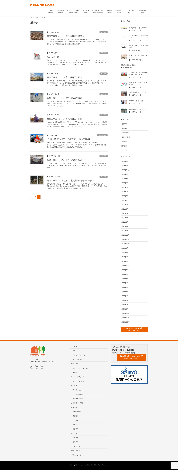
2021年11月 (125, 200)
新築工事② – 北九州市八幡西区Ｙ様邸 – (65, 160)
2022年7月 (124, 183)
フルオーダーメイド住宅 (80, 368)
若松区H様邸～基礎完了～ (137, 109)
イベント (124, 150)
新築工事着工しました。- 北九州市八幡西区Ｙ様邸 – (71, 180)
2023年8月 (124, 178)
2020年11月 (125, 239)
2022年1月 (124, 196)
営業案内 (103, 53)
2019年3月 (124, 300)
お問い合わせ (75, 451)
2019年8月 (124, 278)
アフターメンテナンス (80, 355)
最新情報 (74, 407)
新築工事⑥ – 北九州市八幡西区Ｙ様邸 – (65, 36)
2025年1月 (124, 161)
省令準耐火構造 (78, 398)
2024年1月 (124, 165)
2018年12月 (125, 313)
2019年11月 (125, 265)
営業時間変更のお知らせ (129, 65)
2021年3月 (124, 222)
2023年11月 (125, 170)
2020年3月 (124, 261)
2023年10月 (125, 174)
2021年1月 (124, 231)
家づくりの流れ (78, 359)
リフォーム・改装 (78, 381)
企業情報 (74, 433)
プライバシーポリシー (78, 455)
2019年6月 (124, 287)
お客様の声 (125, 133)
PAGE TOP (172, 454)
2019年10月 (125, 270)
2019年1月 (124, 309)
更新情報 (124, 128)
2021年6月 (124, 209)
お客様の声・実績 (77, 403)
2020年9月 (124, 248)
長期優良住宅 (77, 390)
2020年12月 (125, 235)
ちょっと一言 (53, 57)
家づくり (75, 351)
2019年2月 (124, 304)
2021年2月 (124, 226)
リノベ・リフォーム (77, 377)
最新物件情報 (102, 135)
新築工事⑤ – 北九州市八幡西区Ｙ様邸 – (65, 77)
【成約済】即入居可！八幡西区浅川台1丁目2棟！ (69, 139)
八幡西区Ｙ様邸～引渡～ (137, 101)
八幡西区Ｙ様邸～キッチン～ (138, 92)
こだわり (74, 346)
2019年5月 (124, 291)
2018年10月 (125, 322)
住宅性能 (74, 385)
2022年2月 (124, 191)
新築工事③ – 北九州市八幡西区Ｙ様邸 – (65, 119)
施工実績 (103, 32)
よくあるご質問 (76, 446)
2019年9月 (124, 274)
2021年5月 (124, 213)
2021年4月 (124, 218)
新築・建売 (74, 364)
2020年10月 (125, 244)
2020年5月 (124, 252)
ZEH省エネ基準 (78, 394)
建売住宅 (75, 372)
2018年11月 (125, 317)
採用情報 (75, 442)
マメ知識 (124, 141)
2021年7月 (124, 204)
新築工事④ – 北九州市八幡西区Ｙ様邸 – (65, 98)
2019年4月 (124, 296)
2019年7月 (124, 283)
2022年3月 (124, 187)
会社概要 (75, 438)
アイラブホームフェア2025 (138, 28)
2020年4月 (124, 257)
